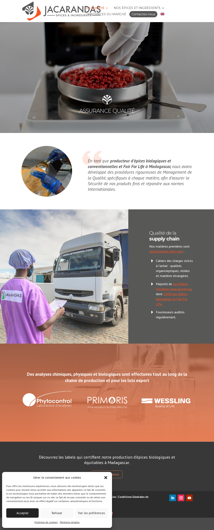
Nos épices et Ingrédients (137, 8)
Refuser (57, 513)
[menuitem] (162, 14)
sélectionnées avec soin (165, 251)
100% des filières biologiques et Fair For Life (171, 299)
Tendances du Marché (106, 14)
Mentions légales (70, 522)
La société (95, 8)
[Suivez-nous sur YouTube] (189, 498)
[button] (106, 478)
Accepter (23, 513)
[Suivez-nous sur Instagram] (181, 498)
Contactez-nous (143, 14)
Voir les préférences (91, 513)
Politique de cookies (46, 522)
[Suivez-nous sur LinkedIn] (172, 498)
